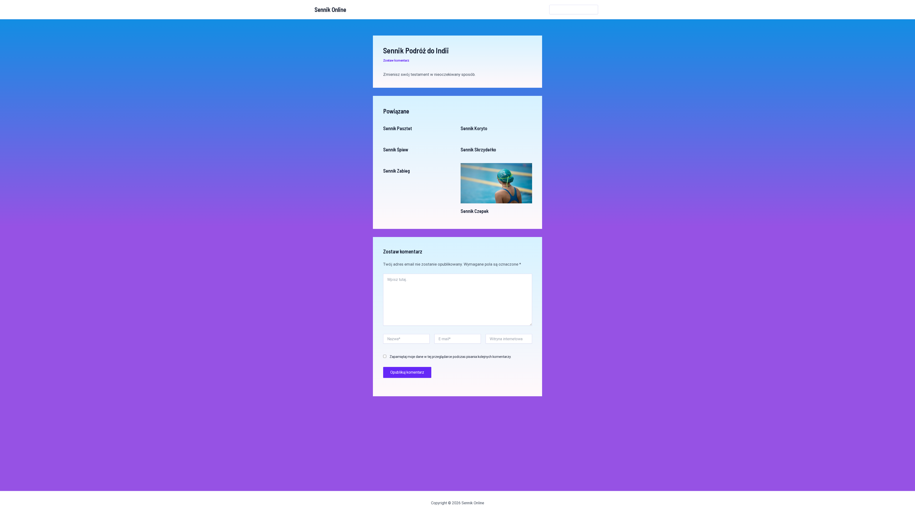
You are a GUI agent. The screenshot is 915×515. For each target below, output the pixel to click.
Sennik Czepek (474, 211)
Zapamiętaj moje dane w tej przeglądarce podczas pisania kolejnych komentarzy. (450, 357)
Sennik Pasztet (397, 128)
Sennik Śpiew (395, 149)
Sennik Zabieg (396, 171)
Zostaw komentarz (396, 60)
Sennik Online (330, 9)
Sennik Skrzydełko (478, 149)
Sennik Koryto (474, 128)
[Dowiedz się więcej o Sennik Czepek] (496, 182)
